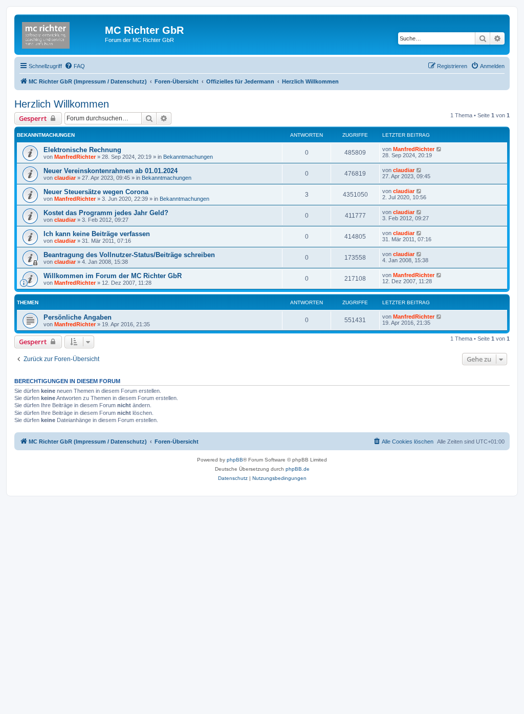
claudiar (65, 178)
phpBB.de (298, 469)
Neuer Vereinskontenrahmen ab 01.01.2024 (110, 171)
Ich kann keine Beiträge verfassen (96, 234)
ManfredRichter (75, 157)
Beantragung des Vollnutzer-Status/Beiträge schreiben (129, 255)
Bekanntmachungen (188, 157)
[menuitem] (74, 66)
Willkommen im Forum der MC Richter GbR (112, 276)
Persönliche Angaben (77, 317)
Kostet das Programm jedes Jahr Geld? (105, 213)
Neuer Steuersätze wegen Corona (95, 192)
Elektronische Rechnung (82, 150)
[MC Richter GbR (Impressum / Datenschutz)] (61, 33)
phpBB (235, 460)
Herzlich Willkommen (61, 104)
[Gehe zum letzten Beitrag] (439, 149)
